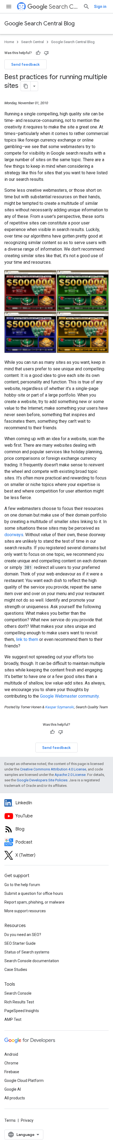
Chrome (11, 1063)
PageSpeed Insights (21, 1011)
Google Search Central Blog (39, 23)
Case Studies (15, 969)
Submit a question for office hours (33, 893)
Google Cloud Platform (24, 1080)
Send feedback (25, 64)
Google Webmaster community (69, 696)
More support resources (25, 911)
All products (14, 1098)
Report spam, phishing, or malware (34, 902)
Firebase (11, 1072)
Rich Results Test (19, 1002)
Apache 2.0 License (70, 775)
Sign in (100, 6)
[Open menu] (8, 6)
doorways (13, 534)
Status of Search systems (26, 952)
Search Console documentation (31, 961)
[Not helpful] (46, 53)
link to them (27, 639)
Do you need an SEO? (22, 934)
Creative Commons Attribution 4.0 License (53, 769)
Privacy (27, 1120)
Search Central (64, 6)
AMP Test (12, 1019)
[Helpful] (38, 53)
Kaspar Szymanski (59, 707)
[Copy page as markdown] (26, 86)
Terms (10, 1120)
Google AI (12, 1089)
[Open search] (86, 6)
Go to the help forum (22, 885)
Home (9, 42)
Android (11, 1054)
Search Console (18, 993)
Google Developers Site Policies (42, 780)
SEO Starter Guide (20, 943)
